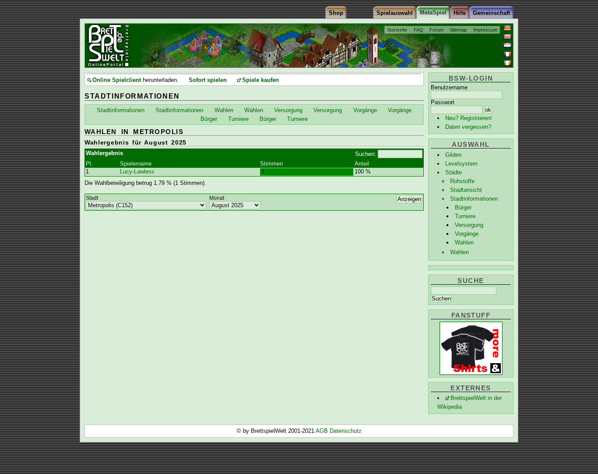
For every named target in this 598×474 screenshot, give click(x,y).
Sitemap (458, 29)
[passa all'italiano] (507, 63)
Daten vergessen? (468, 127)
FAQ (418, 29)
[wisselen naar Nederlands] (507, 45)
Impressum (485, 29)
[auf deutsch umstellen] (507, 28)
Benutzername (449, 87)
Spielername (135, 163)
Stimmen (271, 163)
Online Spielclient (116, 80)
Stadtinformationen (474, 198)
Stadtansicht (466, 190)
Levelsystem (461, 163)
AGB (323, 431)
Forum (436, 29)
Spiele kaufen (260, 80)
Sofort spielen (208, 80)
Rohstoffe (462, 181)
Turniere (465, 216)
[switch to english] (507, 36)
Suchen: (365, 154)
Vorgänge (466, 233)
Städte (453, 172)
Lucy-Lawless (137, 171)
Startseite (397, 29)
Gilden (453, 155)
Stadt (92, 198)
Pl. (89, 163)
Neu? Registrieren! (468, 118)
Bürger (463, 207)
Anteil (362, 163)
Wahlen (464, 242)
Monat (216, 198)
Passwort (442, 102)
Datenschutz (346, 431)
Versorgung (469, 225)
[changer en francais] (507, 54)
